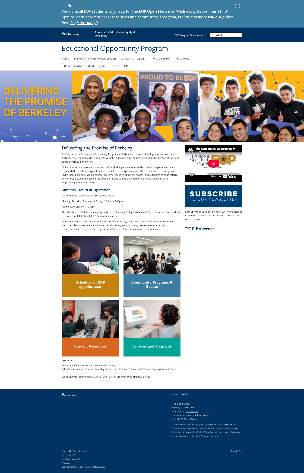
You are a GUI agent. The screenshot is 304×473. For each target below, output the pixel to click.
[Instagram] (83, 400)
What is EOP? (161, 58)
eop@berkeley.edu (141, 376)
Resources (183, 58)
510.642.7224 (192, 411)
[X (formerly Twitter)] (71, 400)
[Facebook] (64, 400)
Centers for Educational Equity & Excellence (115, 34)
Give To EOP (120, 66)
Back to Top (236, 451)
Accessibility (68, 455)
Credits (184, 394)
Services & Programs (133, 58)
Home (65, 58)
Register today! (84, 22)
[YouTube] (77, 400)
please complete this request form (93, 229)
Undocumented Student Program (85, 66)
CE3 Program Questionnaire (190, 35)
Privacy (66, 463)
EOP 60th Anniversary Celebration (95, 58)
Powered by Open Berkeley (75, 451)
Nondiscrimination (71, 459)
